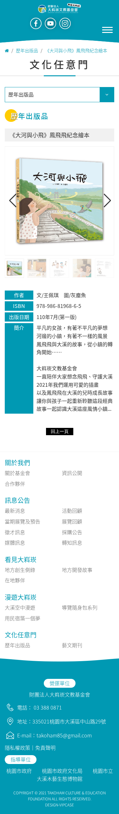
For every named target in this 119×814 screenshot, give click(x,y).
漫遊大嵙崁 (20, 597)
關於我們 (17, 462)
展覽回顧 (72, 521)
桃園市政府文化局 (62, 770)
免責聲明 (45, 747)
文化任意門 (20, 634)
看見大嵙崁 (20, 559)
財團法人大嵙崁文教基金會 (59, 694)
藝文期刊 (72, 645)
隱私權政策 (17, 747)
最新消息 (15, 510)
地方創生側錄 (20, 569)
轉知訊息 (72, 542)
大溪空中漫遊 (20, 607)
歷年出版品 (27, 50)
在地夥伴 (15, 580)
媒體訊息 (15, 542)
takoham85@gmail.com (64, 735)
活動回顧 (72, 510)
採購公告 (72, 532)
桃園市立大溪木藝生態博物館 (75, 775)
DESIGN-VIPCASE (59, 804)
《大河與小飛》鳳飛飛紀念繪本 (76, 50)
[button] (106, 201)
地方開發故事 (77, 569)
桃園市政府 (19, 770)
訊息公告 (17, 500)
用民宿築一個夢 (22, 618)
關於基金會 (17, 473)
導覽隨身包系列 (79, 607)
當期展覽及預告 (22, 521)
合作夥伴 (15, 483)
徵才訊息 (15, 532)
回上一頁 (60, 431)
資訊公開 (72, 473)
